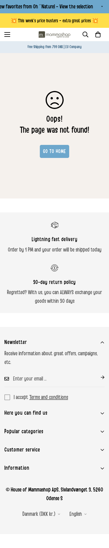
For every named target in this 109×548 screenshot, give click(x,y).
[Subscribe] (98, 377)
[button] (98, 34)
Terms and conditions (48, 397)
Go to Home (54, 151)
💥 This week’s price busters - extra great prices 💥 (54, 20)
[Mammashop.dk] (55, 34)
